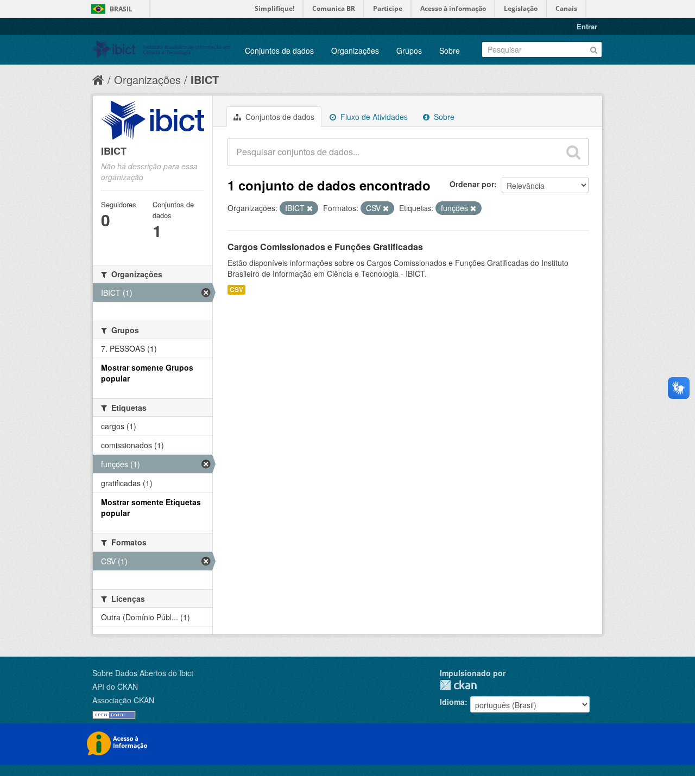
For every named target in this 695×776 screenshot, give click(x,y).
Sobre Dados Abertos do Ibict (142, 672)
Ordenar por (472, 184)
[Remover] (310, 208)
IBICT (205, 79)
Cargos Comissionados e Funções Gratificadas (325, 246)
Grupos (409, 50)
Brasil (121, 9)
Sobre (449, 50)
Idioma (452, 701)
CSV (236, 289)
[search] (573, 152)
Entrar (587, 26)
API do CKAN (115, 686)
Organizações (355, 50)
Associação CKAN (123, 700)
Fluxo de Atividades (373, 116)
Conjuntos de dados (279, 50)
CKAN (458, 685)
